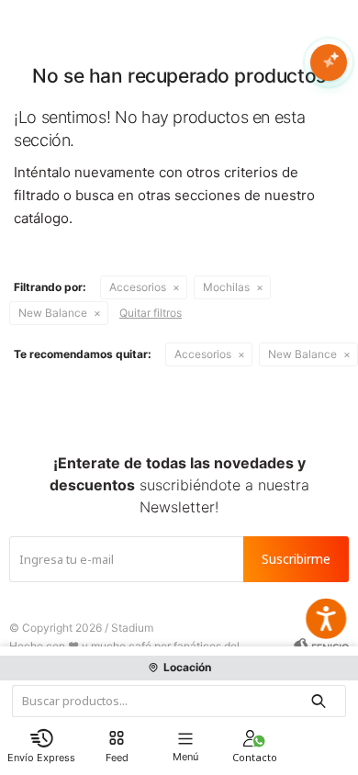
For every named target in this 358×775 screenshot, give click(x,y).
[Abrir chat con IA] (328, 62)
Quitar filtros (150, 313)
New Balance (52, 313)
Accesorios (137, 287)
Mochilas (226, 287)
